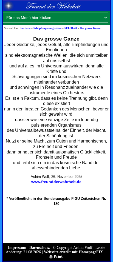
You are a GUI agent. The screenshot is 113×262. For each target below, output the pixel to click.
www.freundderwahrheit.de (56, 182)
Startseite (25, 28)
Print (58, 256)
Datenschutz (39, 248)
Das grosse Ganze (90, 28)
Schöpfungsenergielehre (47, 28)
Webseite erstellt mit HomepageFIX (73, 252)
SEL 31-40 (70, 28)
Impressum (17, 248)
